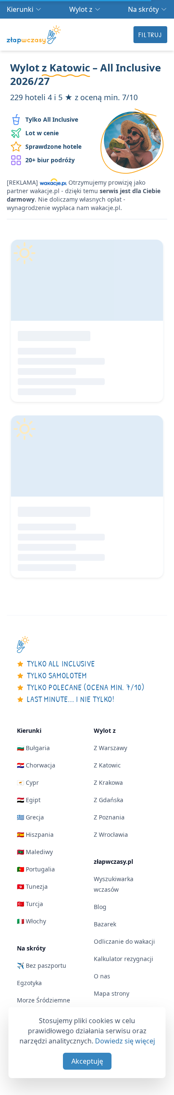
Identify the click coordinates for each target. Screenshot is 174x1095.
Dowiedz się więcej (125, 1041)
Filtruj (150, 34)
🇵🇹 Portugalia (36, 869)
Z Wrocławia (111, 834)
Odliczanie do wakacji (124, 941)
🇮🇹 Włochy (31, 921)
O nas (102, 976)
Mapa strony (111, 993)
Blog (100, 907)
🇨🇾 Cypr (28, 782)
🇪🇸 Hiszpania (35, 834)
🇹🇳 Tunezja (32, 886)
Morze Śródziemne (43, 1000)
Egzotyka (29, 983)
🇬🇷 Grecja (30, 817)
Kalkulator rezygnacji (123, 959)
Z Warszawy (110, 748)
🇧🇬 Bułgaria (33, 748)
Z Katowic (107, 765)
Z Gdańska (108, 800)
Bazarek (105, 924)
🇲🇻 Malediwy (35, 852)
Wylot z (80, 9)
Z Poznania (109, 817)
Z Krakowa (108, 782)
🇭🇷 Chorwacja (36, 765)
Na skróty (143, 9)
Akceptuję (87, 1061)
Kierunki (20, 9)
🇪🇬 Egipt (29, 800)
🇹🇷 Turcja (30, 904)
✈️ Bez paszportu (41, 965)
